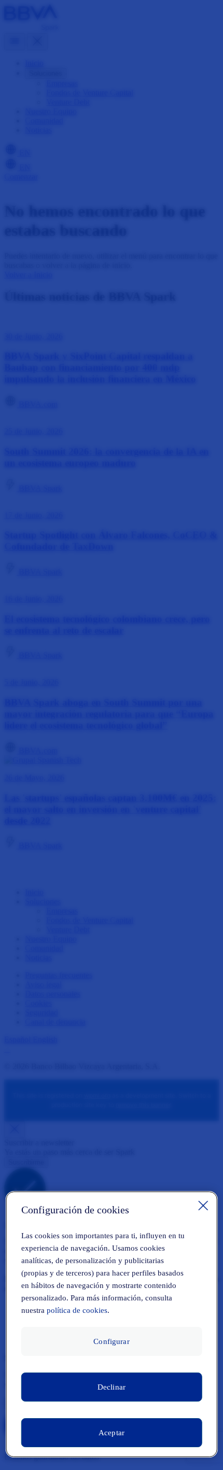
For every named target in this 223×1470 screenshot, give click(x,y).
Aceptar (111, 1433)
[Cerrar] (203, 1205)
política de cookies (77, 1310)
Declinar (111, 1387)
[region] (112, 1324)
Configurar (111, 1341)
